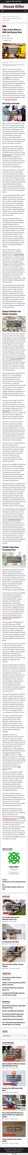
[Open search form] (25, 11)
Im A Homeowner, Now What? (10, 942)
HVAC (7, 77)
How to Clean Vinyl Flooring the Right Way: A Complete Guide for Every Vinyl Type (13, 1023)
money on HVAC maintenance (11, 617)
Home (4, 26)
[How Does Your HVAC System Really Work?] (14, 1078)
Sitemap (14, 1154)
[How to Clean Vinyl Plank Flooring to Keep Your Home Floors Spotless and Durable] (14, 1103)
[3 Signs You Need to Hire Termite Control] (14, 1129)
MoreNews (10, 1151)
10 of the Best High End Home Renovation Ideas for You (10, 918)
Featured (6, 913)
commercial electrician (14, 519)
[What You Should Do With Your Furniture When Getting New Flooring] (14, 1054)
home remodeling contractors (13, 818)
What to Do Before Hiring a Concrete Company (12, 965)
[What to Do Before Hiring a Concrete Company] (14, 954)
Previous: (14, 881)
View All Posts (14, 873)
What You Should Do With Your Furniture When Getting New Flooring (13, 1065)
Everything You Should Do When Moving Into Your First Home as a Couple (13, 994)
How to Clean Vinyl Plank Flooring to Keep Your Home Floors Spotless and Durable (13, 1015)
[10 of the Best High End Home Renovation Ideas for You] (14, 907)
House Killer (7, 36)
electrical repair (19, 254)
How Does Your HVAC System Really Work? (13, 1011)
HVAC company (6, 155)
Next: (13, 887)
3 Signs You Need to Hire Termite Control (12, 1019)
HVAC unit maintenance (18, 358)
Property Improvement (9, 1059)
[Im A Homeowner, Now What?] (14, 932)
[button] (2, 11)
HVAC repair (5, 410)
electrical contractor (11, 99)
